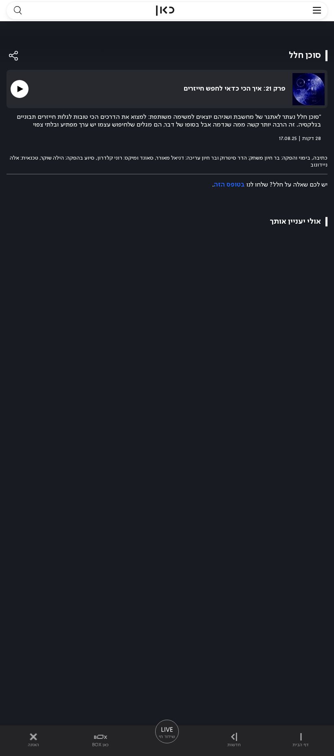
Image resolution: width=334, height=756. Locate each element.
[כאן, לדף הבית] (165, 10)
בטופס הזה (229, 185)
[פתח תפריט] (317, 10)
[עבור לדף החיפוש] (17, 11)
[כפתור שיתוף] (14, 56)
